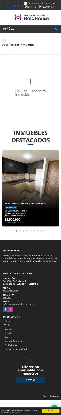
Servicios (8, 333)
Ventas (7, 325)
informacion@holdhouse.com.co (42, 3)
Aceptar (50, 411)
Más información (15, 412)
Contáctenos (10, 345)
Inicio (3, 40)
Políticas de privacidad (15, 349)
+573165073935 (49, 6)
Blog (6, 337)
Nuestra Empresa (13, 341)
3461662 (32, 6)
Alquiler (8, 329)
